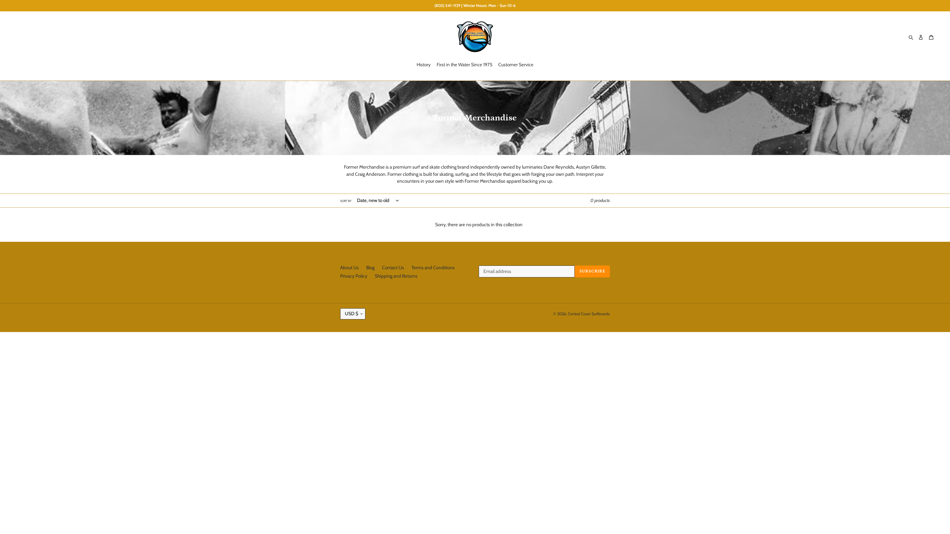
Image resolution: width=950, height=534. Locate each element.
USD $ (351, 313)
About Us (349, 267)
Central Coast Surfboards (589, 314)
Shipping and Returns (396, 276)
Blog (370, 267)
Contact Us (393, 267)
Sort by (346, 201)
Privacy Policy (353, 276)
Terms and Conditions (433, 267)
